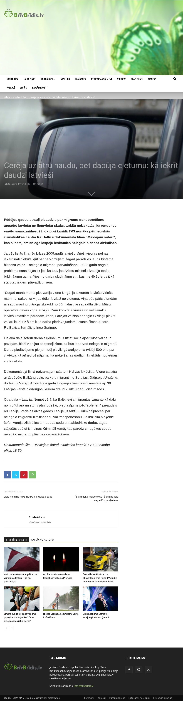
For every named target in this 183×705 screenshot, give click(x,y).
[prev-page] (6, 628)
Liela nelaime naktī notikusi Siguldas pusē (28, 496)
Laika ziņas (29, 79)
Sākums (8, 97)
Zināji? (23, 87)
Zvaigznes (80, 79)
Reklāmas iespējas (162, 697)
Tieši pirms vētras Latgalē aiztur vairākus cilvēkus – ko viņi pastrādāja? (21, 578)
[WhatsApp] (32, 474)
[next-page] (12, 628)
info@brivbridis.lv (83, 686)
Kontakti (102, 697)
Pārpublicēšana (117, 697)
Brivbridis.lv (24, 183)
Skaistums (137, 79)
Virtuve (121, 79)
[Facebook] (7, 474)
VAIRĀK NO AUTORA (42, 539)
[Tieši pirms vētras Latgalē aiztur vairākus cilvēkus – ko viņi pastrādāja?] (21, 559)
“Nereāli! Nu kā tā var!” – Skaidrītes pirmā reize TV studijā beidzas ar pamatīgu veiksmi (100, 578)
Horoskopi (47, 79)
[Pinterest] (24, 474)
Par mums (89, 697)
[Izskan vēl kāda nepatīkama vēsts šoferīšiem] (61, 598)
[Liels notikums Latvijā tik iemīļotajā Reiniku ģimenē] (100, 598)
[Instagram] (138, 669)
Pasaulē (10, 87)
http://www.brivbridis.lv (40, 522)
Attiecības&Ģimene (101, 79)
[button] (174, 79)
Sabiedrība (12, 79)
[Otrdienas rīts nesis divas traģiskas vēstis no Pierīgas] (61, 559)
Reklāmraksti (40, 87)
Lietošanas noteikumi (139, 697)
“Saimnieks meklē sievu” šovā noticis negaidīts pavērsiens (96, 498)
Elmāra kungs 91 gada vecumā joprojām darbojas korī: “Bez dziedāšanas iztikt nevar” (20, 617)
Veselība (65, 79)
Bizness (152, 79)
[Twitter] (15, 474)
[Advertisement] (91, 48)
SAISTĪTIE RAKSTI (16, 539)
